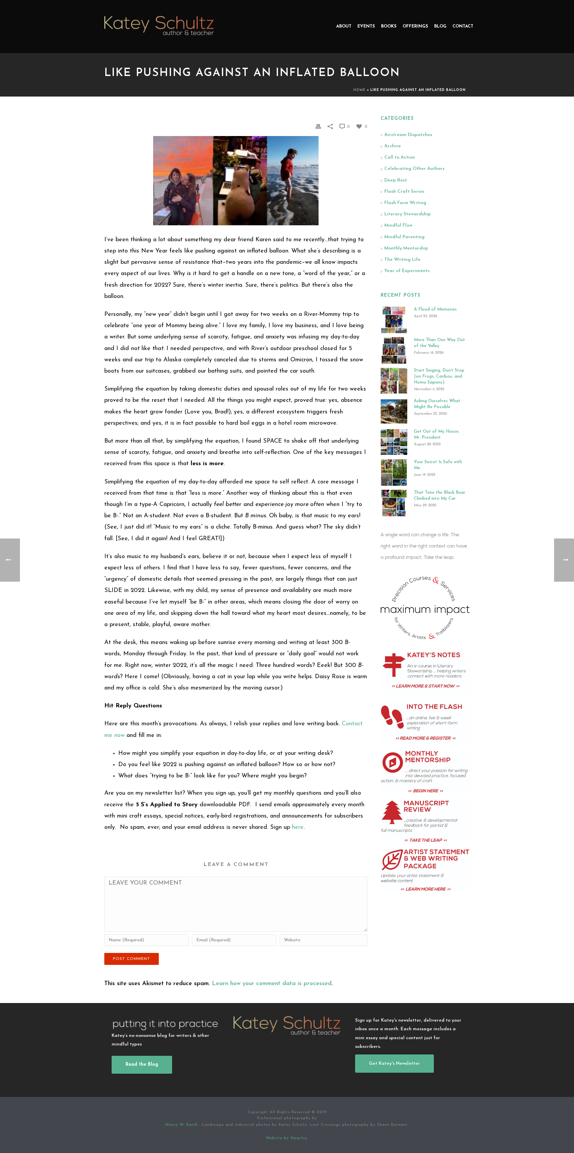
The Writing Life (402, 259)
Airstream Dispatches (408, 134)
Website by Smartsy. (287, 1138)
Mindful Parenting (404, 237)
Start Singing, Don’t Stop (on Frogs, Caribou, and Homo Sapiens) (439, 376)
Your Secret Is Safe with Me (438, 465)
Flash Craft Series (404, 191)
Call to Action (399, 157)
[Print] (318, 126)
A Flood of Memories (435, 309)
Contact (462, 26)
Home (359, 90)
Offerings (415, 26)
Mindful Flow (398, 225)
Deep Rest (395, 180)
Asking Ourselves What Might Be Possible (437, 404)
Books (389, 26)
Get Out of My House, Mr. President (436, 434)
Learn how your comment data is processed (272, 984)
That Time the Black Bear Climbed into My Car (439, 495)
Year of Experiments (407, 270)
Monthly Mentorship (406, 248)
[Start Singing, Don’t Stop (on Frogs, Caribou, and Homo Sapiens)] (394, 381)
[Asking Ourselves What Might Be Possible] (394, 411)
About (343, 26)
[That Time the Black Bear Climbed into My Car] (394, 503)
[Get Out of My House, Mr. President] (394, 442)
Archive (392, 146)
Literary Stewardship (407, 214)
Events (366, 26)
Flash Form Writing (405, 202)
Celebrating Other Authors (414, 168)
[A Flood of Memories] (394, 320)
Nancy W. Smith (182, 1125)
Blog (440, 26)
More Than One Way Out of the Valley (439, 343)
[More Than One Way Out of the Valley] (394, 350)
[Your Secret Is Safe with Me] (394, 472)
